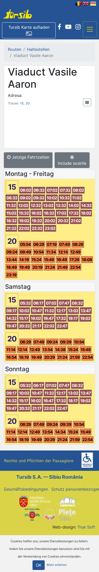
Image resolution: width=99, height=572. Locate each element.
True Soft (86, 527)
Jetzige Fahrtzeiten (30, 157)
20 (28, 103)
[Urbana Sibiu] (68, 501)
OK (38, 565)
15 (22, 103)
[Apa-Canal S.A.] (32, 514)
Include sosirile (72, 163)
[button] (29, 30)
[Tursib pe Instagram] (78, 27)
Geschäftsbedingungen (26, 489)
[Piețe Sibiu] (60, 514)
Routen (14, 49)
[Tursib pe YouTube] (68, 27)
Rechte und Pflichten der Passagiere (38, 460)
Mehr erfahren (57, 565)
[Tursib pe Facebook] (59, 27)
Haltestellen (38, 49)
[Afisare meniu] (90, 29)
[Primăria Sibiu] (34, 501)
